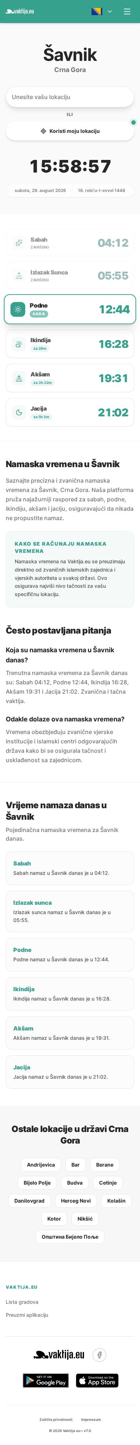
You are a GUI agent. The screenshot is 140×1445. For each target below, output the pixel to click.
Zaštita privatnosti (56, 1419)
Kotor (54, 1219)
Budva (75, 1183)
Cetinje (108, 1183)
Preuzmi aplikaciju (27, 1315)
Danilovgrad (29, 1201)
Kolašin (116, 1201)
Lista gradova (22, 1302)
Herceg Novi (76, 1201)
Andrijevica (41, 1165)
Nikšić (85, 1219)
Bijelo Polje (37, 1183)
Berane (104, 1165)
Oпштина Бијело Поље (70, 1237)
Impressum (91, 1419)
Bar (75, 1165)
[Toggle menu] (127, 11)
